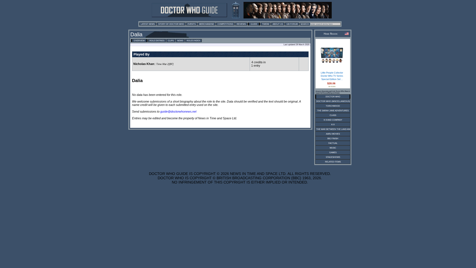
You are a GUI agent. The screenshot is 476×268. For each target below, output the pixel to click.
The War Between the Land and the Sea (338, 129)
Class (333, 115)
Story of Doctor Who (171, 24)
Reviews (241, 24)
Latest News (148, 24)
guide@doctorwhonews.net (178, 111)
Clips (171, 40)
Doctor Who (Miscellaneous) (333, 101)
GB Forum (292, 24)
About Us (278, 24)
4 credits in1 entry (258, 64)
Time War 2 (162, 64)
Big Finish (332, 138)
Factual (332, 143)
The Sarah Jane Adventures (333, 110)
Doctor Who (333, 96)
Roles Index (193, 40)
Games (333, 152)
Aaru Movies (333, 134)
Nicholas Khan (143, 64)
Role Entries (156, 40)
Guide (254, 24)
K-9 (333, 124)
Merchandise (206, 24)
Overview (139, 40)
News (180, 40)
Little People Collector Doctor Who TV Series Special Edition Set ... (332, 76)
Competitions (225, 24)
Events (192, 24)
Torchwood (333, 106)
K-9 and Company (333, 120)
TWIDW (265, 24)
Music (333, 148)
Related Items (333, 162)
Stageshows (333, 157)
